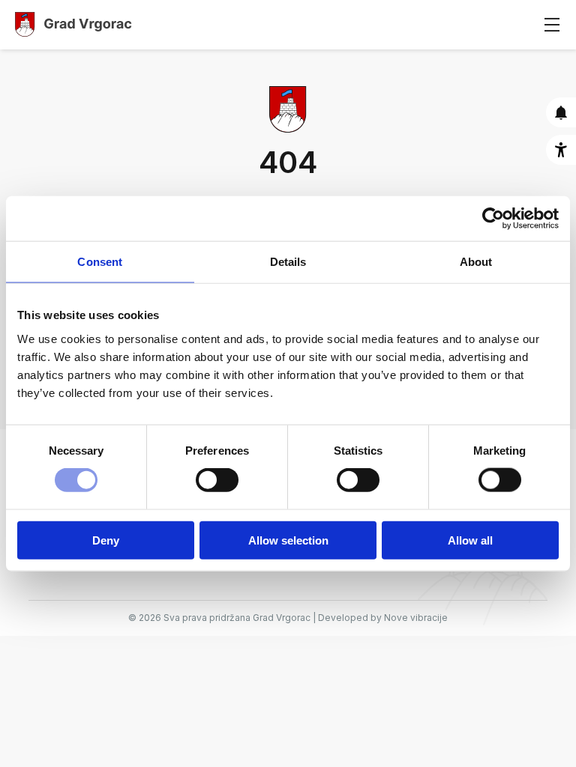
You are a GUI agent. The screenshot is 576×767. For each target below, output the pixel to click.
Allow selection (288, 539)
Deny (105, 539)
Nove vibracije (416, 617)
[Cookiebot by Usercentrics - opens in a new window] (493, 218)
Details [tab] (288, 261)
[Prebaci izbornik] (551, 24)
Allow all (470, 539)
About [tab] (476, 261)
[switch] (217, 480)
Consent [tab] (99, 261)
